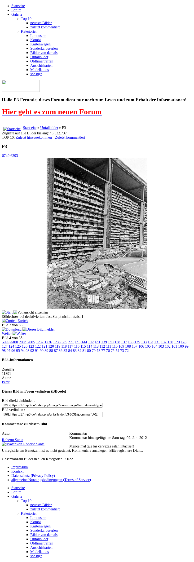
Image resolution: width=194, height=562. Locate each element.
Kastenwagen (40, 44)
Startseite (18, 6)
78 (98, 351)
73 (122, 351)
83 (75, 351)
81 (84, 351)
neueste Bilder (41, 23)
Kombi (35, 40)
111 (108, 346)
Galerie (16, 14)
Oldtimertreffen (41, 61)
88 (51, 351)
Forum (16, 10)
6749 (5, 156)
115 (83, 346)
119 (57, 346)
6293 (14, 156)
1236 (48, 342)
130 (170, 342)
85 (65, 351)
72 (127, 351)
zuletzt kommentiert (45, 27)
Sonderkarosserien (44, 48)
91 (37, 351)
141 (97, 342)
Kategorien (29, 31)
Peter (5, 382)
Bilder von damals (43, 53)
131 (157, 342)
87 (56, 351)
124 (11, 346)
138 (117, 342)
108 (128, 346)
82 (79, 351)
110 (115, 346)
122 (38, 346)
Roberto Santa (12, 440)
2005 (31, 342)
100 (181, 346)
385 (64, 342)
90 (42, 351)
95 (18, 351)
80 (89, 351)
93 (27, 351)
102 (168, 346)
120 (51, 346)
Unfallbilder (39, 57)
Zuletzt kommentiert (70, 137)
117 (70, 346)
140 (111, 342)
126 (24, 346)
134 (150, 342)
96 (13, 351)
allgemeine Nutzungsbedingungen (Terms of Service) (51, 480)
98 (4, 351)
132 (164, 342)
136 (130, 342)
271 (71, 342)
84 (70, 351)
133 (144, 342)
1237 (40, 342)
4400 (14, 342)
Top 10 (26, 19)
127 (5, 346)
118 (64, 346)
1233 (57, 342)
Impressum (19, 467)
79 (94, 351)
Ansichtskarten (41, 65)
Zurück (23, 321)
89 (46, 351)
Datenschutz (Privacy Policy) (33, 475)
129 (177, 342)
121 (44, 346)
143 (77, 342)
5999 (5, 342)
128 (183, 342)
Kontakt (17, 471)
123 (31, 346)
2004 (22, 342)
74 (117, 351)
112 (102, 346)
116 (76, 346)
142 (91, 342)
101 (174, 346)
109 (121, 346)
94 (23, 351)
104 (154, 346)
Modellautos (39, 70)
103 (161, 346)
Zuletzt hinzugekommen (34, 137)
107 (134, 346)
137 (124, 342)
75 (113, 351)
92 (32, 351)
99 (187, 346)
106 (141, 346)
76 (108, 351)
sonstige (36, 74)
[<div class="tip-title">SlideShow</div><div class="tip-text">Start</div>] (7, 312)
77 (103, 351)
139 (104, 342)
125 (18, 346)
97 (8, 351)
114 (89, 346)
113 (96, 346)
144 (84, 342)
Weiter (7, 334)
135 (137, 342)
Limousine (38, 36)
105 (148, 346)
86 (60, 351)
